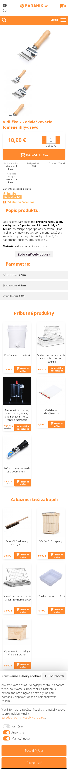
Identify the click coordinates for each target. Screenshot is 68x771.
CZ (5, 10)
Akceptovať (34, 763)
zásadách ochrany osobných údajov (23, 717)
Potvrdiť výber (34, 750)
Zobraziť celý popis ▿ (34, 254)
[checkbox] (12, 726)
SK (5, 5)
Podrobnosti (56, 676)
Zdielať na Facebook (20, 202)
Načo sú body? (12, 196)
